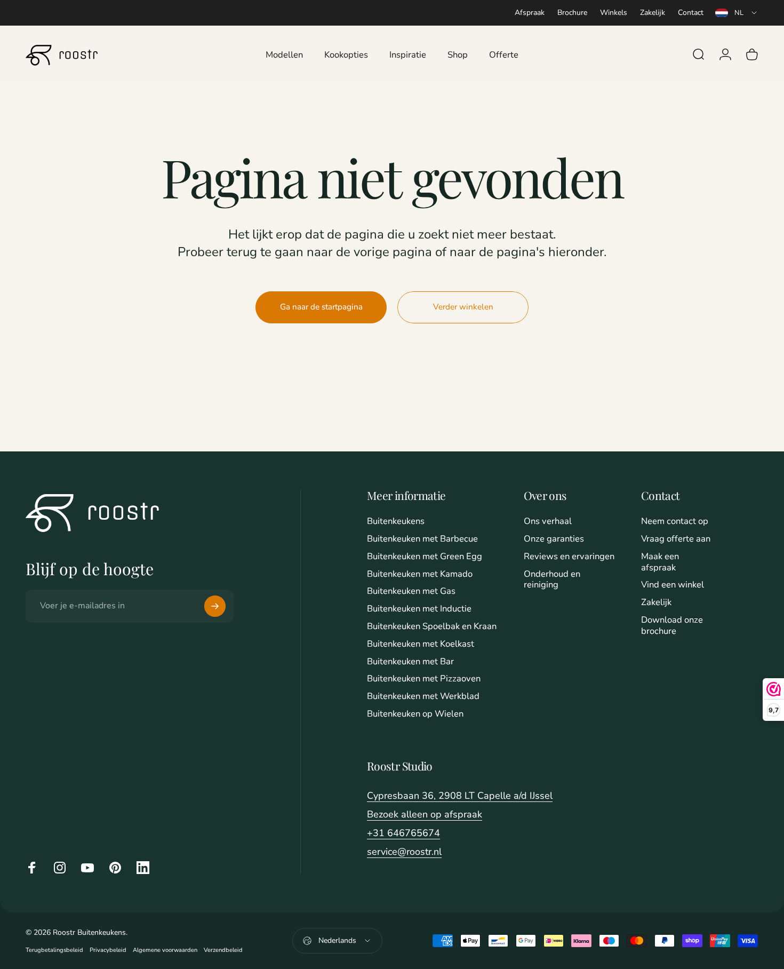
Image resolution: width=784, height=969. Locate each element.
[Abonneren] (215, 606)
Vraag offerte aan (675, 539)
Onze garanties (554, 539)
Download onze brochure (672, 626)
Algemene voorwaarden (165, 950)
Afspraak (530, 12)
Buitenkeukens (396, 521)
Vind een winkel (672, 585)
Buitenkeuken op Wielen (415, 714)
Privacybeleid (108, 950)
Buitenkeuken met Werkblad (423, 696)
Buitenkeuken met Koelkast (420, 644)
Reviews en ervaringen (569, 556)
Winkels (613, 12)
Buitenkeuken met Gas (411, 591)
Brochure (572, 12)
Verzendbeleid (223, 950)
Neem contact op (674, 521)
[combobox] (736, 13)
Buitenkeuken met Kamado (420, 574)
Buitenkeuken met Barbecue (422, 539)
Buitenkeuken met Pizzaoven (424, 679)
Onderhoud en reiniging (552, 580)
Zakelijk (652, 12)
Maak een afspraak (660, 562)
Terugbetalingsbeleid (54, 950)
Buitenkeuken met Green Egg (424, 556)
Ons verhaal (548, 521)
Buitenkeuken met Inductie (419, 609)
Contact (690, 12)
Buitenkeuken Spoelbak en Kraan (432, 626)
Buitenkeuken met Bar (410, 662)
